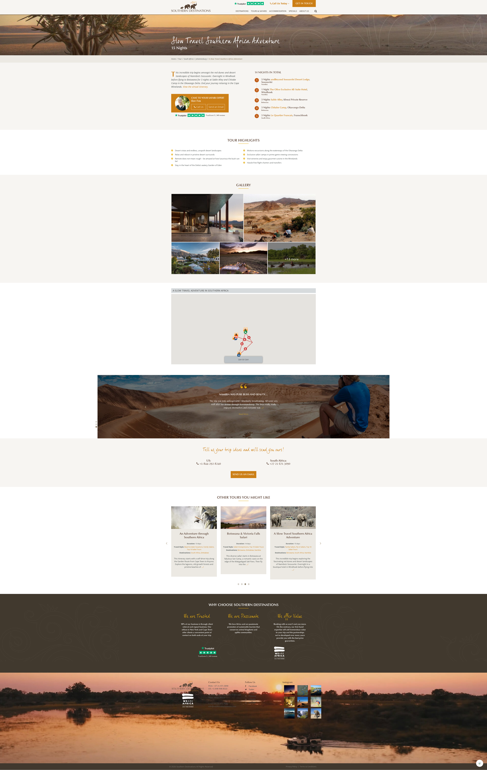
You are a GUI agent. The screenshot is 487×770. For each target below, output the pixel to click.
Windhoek (267, 92)
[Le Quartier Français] (195, 258)
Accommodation (277, 11)
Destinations (242, 11)
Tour (180, 59)
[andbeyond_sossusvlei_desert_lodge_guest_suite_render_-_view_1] (207, 218)
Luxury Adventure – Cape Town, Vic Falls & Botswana (293, 535)
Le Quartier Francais (282, 115)
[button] (479, 763)
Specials (293, 11)
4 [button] (248, 584)
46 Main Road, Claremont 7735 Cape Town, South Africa (224, 696)
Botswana (264, 102)
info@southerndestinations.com (222, 706)
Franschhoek (301, 115)
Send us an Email (244, 474)
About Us (304, 11)
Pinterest (252, 696)
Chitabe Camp (278, 107)
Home (173, 59)
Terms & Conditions (308, 766)
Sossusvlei (266, 82)
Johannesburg (201, 59)
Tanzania (200, 549)
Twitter (251, 689)
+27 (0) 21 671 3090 (219, 704)
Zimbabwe (253, 550)
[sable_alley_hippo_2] (292, 258)
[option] (243, 406)
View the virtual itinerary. (195, 86)
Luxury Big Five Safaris (195, 543)
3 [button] (96, 427)
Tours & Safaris (259, 11)
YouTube (252, 703)
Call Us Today (280, 3)
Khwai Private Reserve (295, 99)
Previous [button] (145, 407)
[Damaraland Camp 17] (280, 218)
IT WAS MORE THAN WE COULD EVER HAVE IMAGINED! (243, 394)
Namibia (264, 84)
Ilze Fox (196, 101)
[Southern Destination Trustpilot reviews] (240, 3)
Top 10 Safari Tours (197, 546)
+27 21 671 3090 (221, 686)
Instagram (253, 693)
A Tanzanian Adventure (194, 533)
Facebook (253, 686)
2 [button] (96, 424)
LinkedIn (252, 699)
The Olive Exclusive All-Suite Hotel (288, 89)
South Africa (189, 59)
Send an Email (216, 106)
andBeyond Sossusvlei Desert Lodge (290, 79)
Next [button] (341, 407)
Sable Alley (276, 99)
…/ (252, 407)
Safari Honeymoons (292, 547)
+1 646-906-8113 (219, 689)
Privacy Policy (291, 766)
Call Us (199, 106)
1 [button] (96, 422)
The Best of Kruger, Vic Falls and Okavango (243, 535)
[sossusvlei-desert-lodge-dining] (243, 258)
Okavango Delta (296, 107)
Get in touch (304, 3)
